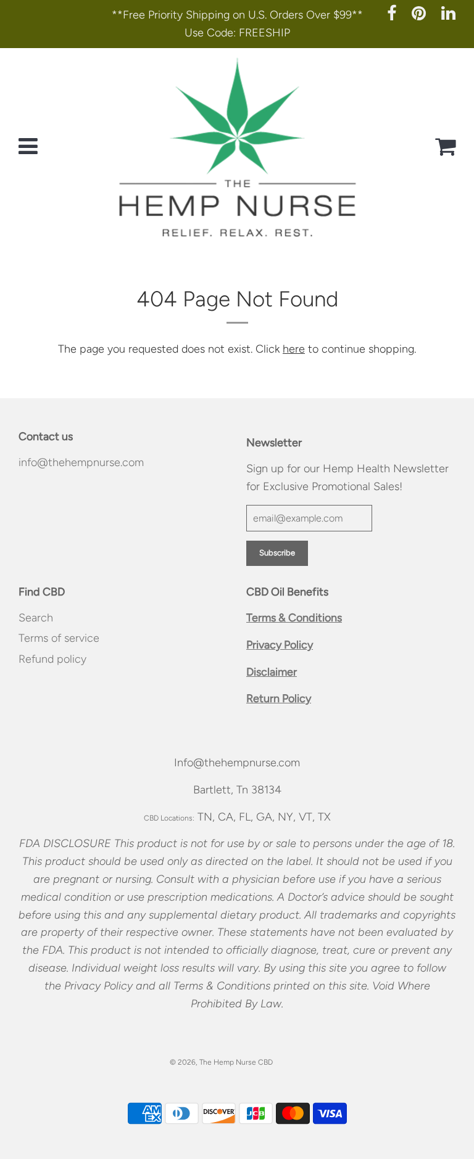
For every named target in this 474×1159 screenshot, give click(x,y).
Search (36, 618)
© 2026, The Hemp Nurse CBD (221, 1062)
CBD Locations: (169, 818)
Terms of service (59, 638)
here (294, 349)
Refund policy (52, 659)
